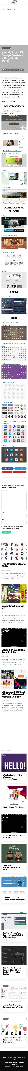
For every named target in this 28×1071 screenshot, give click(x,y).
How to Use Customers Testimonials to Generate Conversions (13, 1040)
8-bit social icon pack (9, 446)
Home (2, 9)
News (5, 544)
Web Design (6, 630)
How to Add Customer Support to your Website (13, 1006)
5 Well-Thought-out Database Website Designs (14, 898)
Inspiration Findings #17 (12, 607)
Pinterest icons (7, 402)
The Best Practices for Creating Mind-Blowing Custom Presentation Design (12, 971)
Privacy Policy (21, 1057)
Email (3, 519)
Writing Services (12, 1057)
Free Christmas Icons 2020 (13, 565)
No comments (14, 65)
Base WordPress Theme (10, 133)
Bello (4, 170)
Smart (5, 216)
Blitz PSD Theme (8, 252)
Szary (5, 271)
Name (3, 512)
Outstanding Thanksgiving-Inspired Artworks (12, 867)
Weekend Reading (11, 9)
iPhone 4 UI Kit (7, 297)
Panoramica (7, 188)
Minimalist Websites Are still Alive (13, 651)
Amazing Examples (8, 586)
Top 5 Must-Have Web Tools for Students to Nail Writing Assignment (13, 935)
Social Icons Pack (8, 382)
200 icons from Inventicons (11, 364)
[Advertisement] (14, 26)
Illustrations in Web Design (13, 807)
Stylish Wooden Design (10, 235)
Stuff (5, 914)
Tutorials (6, 948)
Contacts (14, 1059)
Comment (4, 490)
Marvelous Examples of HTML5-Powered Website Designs (13, 694)
